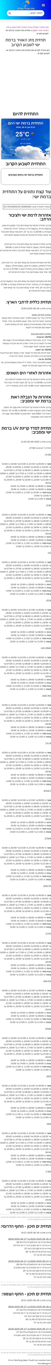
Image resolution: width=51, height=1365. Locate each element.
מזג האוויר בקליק (41, 27)
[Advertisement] (25, 83)
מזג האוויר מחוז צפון (21, 27)
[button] (43, 5)
